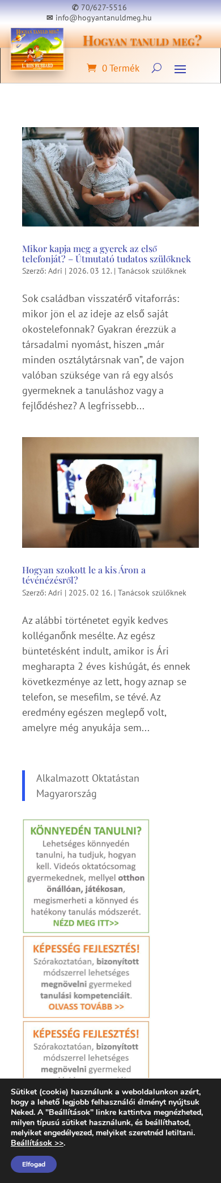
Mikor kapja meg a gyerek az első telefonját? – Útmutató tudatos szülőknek (106, 253)
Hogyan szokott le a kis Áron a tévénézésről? (84, 575)
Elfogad (33, 1164)
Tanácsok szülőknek (152, 271)
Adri (55, 271)
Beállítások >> (37, 1143)
